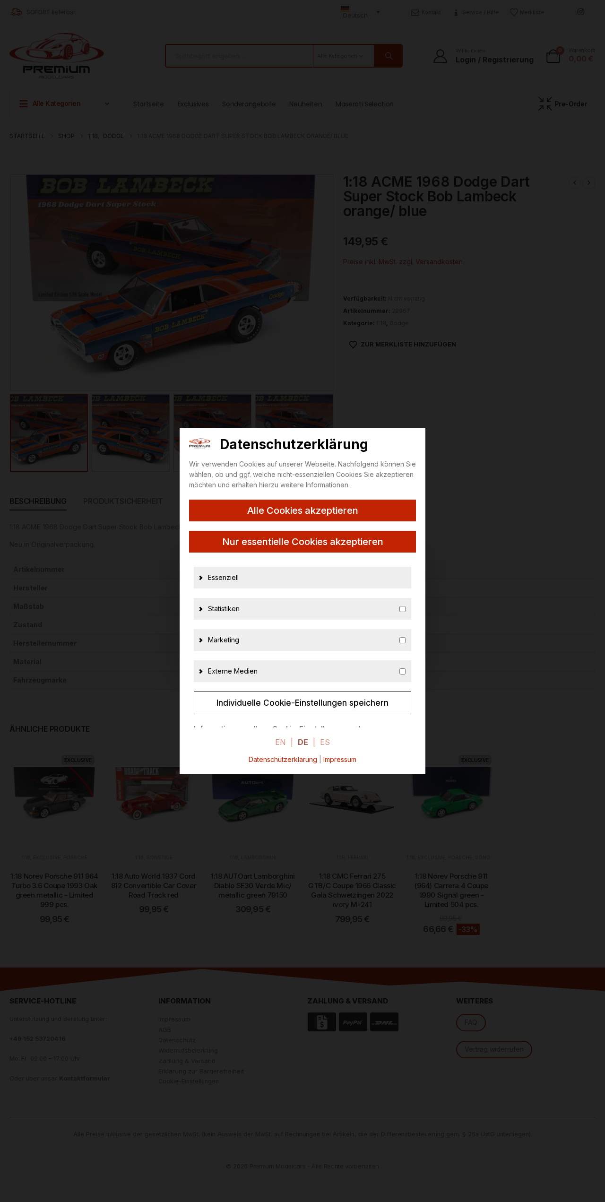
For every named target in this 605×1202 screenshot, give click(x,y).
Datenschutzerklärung (283, 759)
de (303, 742)
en (280, 742)
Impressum (339, 759)
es (325, 742)
